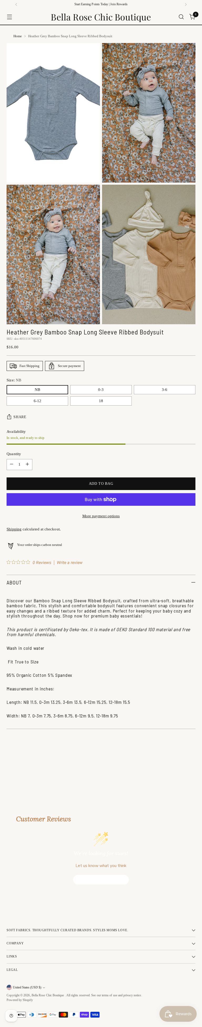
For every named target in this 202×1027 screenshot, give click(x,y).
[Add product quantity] (27, 464)
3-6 (164, 389)
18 (101, 401)
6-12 (37, 401)
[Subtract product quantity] (11, 464)
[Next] (185, 4)
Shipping (14, 529)
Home (17, 36)
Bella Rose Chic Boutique (48, 995)
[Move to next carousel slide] (190, 768)
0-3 (101, 389)
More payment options (101, 516)
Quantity (14, 454)
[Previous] (16, 4)
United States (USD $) (27, 987)
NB (37, 389)
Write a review (70, 562)
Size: (14, 380)
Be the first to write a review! (101, 879)
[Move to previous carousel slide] (178, 768)
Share (19, 417)
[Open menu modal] (9, 17)
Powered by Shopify (20, 1000)
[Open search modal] (181, 17)
